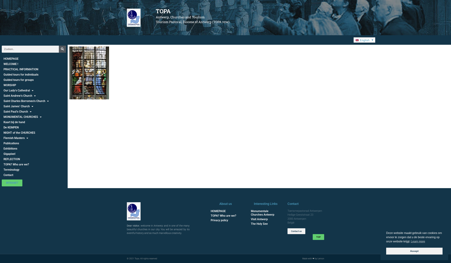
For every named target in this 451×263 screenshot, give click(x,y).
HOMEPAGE (11, 58)
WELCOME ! (11, 64)
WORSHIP (10, 85)
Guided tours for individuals (21, 74)
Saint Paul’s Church (16, 111)
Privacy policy (219, 220)
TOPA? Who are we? (16, 164)
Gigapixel (9, 154)
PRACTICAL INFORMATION (21, 69)
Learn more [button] (418, 241)
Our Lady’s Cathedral (17, 90)
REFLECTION (12, 159)
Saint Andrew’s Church (18, 95)
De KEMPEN (11, 127)
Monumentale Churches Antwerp (262, 212)
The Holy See (259, 223)
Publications (11, 143)
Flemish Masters (14, 138)
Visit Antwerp (259, 219)
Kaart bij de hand (14, 122)
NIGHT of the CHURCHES (19, 132)
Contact (8, 175)
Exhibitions (10, 148)
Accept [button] (414, 251)
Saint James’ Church (17, 106)
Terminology (11, 169)
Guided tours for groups (19, 80)
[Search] (62, 49)
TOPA (163, 11)
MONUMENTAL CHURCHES (21, 117)
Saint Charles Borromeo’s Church (24, 101)
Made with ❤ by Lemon (313, 258)
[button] (364, 40)
